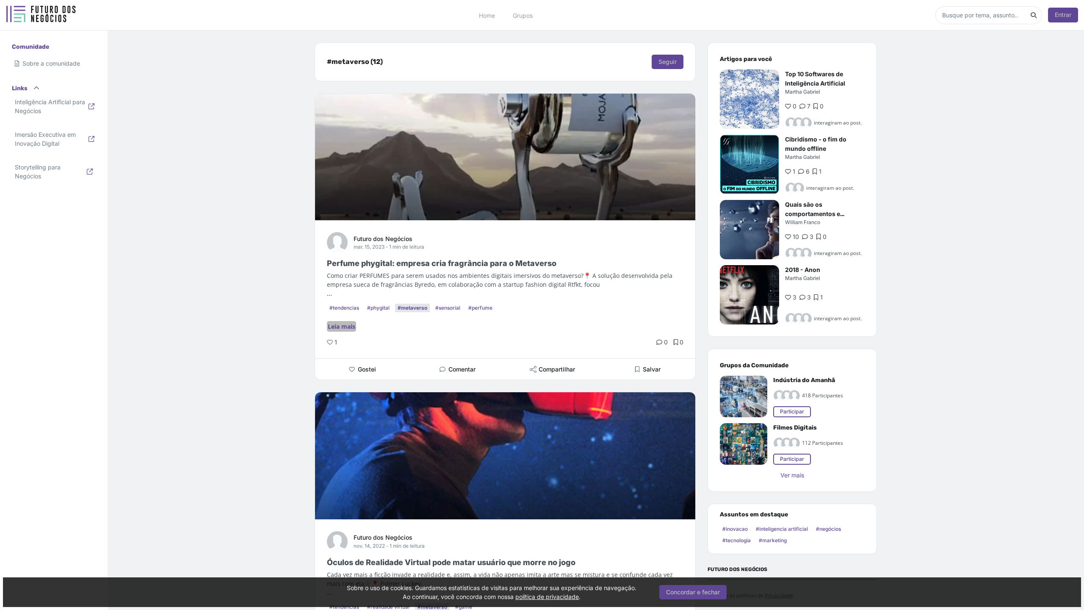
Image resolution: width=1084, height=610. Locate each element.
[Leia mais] (749, 99)
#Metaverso (412, 308)
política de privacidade (547, 596)
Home (487, 15)
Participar (792, 411)
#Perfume (480, 308)
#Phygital (378, 308)
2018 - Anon (802, 269)
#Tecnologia (736, 540)
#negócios (828, 529)
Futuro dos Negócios (383, 238)
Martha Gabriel (802, 92)
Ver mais (792, 475)
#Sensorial (447, 308)
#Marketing (773, 540)
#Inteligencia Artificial (782, 529)
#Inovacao (735, 529)
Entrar (1063, 14)
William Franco (802, 222)
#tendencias (344, 308)
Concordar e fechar (693, 592)
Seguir (667, 61)
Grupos (523, 15)
